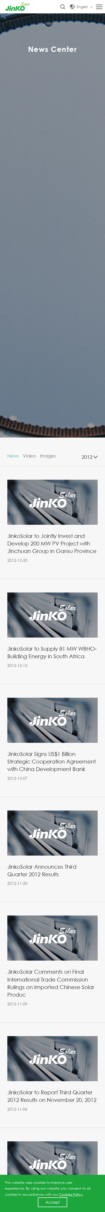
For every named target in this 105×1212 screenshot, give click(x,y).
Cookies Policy (71, 1194)
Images (48, 455)
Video (29, 455)
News (13, 455)
